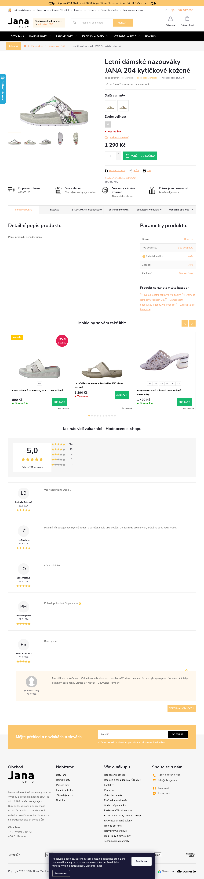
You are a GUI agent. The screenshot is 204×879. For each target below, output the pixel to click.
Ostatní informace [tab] (118, 210)
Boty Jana (61, 774)
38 (161, 383)
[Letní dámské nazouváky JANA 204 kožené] (123, 105)
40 (39, 383)
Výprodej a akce (64, 795)
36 (150, 383)
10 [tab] (115, 416)
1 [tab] (89, 416)
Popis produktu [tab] (23, 210)
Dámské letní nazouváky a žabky (162, 295)
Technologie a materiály (116, 841)
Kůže (190, 256)
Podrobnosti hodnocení (146, 78)
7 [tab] (106, 416)
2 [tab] (92, 416)
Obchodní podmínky (115, 805)
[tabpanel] (39, 371)
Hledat (123, 22)
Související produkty (148, 210)
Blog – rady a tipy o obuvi (117, 836)
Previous (185, 323)
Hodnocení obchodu (22, 10)
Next (192, 323)
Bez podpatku (185, 247)
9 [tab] (112, 416)
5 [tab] (100, 416)
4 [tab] (97, 416)
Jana (191, 264)
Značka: (120, 178)
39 (167, 383)
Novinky (60, 800)
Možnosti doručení (119, 137)
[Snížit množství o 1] (118, 158)
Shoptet (165, 871)
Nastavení (61, 873)
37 (155, 383)
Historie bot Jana (113, 825)
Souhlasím (141, 861)
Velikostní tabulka (110, 10)
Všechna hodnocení (181, 708)
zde (144, 3)
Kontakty (78, 10)
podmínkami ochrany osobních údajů (146, 742)
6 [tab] (103, 416)
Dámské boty (63, 780)
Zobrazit (59, 402)
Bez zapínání (186, 273)
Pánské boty (62, 785)
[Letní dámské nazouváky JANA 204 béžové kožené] (110, 105)
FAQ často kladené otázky (118, 820)
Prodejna (92, 10)
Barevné (188, 239)
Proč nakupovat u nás (133, 10)
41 (178, 383)
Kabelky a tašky (64, 790)
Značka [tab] (87, 210)
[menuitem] (17, 36)
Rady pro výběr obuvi (115, 830)
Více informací (94, 866)
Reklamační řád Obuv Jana (118, 810)
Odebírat (177, 734)
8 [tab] (109, 416)
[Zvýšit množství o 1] (118, 154)
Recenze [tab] (54, 210)
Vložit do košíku (143, 156)
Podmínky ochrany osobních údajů (122, 815)
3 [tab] (95, 416)
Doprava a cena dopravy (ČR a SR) (53, 10)
